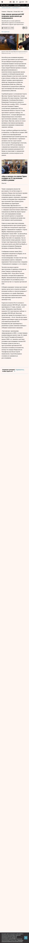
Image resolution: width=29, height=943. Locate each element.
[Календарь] (10, 2)
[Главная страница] (2, 2)
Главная (4, 11)
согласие (13, 937)
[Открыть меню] (26, 2)
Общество (10, 11)
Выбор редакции (6, 7)
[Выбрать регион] (17, 2)
